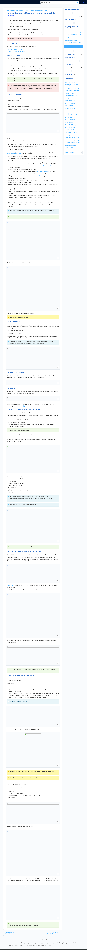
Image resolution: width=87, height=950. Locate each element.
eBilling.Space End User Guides (71, 126)
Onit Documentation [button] (6, 0)
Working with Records (70, 54)
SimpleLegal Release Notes (70, 145)
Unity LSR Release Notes (70, 105)
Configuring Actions (69, 57)
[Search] (77, 2)
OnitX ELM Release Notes (70, 93)
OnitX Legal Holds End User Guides (72, 137)
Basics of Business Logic (70, 19)
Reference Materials (69, 74)
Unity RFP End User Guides (70, 100)
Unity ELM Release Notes (70, 82)
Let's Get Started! (13, 55)
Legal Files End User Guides (70, 134)
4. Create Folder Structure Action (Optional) (21, 676)
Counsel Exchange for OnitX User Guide (72, 89)
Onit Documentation (11, 10)
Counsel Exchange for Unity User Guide (72, 90)
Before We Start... (13, 43)
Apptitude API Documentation (71, 107)
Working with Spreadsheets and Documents (38, 10)
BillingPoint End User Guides (70, 117)
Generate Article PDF (69, 152)
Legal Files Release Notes (70, 135)
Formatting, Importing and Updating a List (18, 51)
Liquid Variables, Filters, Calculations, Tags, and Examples (73, 112)
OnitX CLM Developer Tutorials (71, 132)
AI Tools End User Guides (70, 97)
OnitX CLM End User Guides (70, 129)
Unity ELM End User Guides (70, 81)
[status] (33, 39)
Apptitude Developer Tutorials (22, 10)
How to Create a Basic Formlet (15, 49)
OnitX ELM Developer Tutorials (71, 95)
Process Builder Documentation (72, 16)
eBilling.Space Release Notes (71, 127)
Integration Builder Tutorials (70, 121)
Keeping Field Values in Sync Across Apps (73, 42)
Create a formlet (10, 585)
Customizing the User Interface (72, 61)
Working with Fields (70, 23)
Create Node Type (11, 388)
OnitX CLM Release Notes (70, 131)
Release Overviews (69, 122)
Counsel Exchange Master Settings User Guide (73, 86)
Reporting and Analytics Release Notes (72, 142)
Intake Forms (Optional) (22, 406)
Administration (69, 64)
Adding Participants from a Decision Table (73, 44)
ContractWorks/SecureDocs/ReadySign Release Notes (73, 115)
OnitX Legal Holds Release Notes (71, 139)
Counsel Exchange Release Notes (71, 84)
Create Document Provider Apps (14, 153)
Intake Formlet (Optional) (33, 175)
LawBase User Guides (69, 147)
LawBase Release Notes (69, 149)
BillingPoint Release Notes (70, 119)
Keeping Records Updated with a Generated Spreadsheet (71, 38)
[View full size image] (33, 122)
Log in (83, 2)
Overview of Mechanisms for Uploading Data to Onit (73, 30)
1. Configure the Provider (15, 95)
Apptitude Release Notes (70, 108)
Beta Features (68, 71)
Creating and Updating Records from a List (73, 34)
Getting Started (69, 13)
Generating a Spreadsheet (70, 36)
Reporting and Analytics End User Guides (73, 140)
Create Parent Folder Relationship (48, 165)
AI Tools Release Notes (69, 98)
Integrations (68, 67)
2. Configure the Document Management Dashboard (23, 409)
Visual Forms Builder (69, 110)
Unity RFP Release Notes (70, 102)
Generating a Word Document (71, 40)
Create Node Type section (43, 171)
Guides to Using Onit (69, 124)
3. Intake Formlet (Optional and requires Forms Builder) (24, 551)
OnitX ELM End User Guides (70, 92)
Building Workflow (69, 51)
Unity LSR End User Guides (70, 103)
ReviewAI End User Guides (70, 144)
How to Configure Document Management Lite (31, 13)
